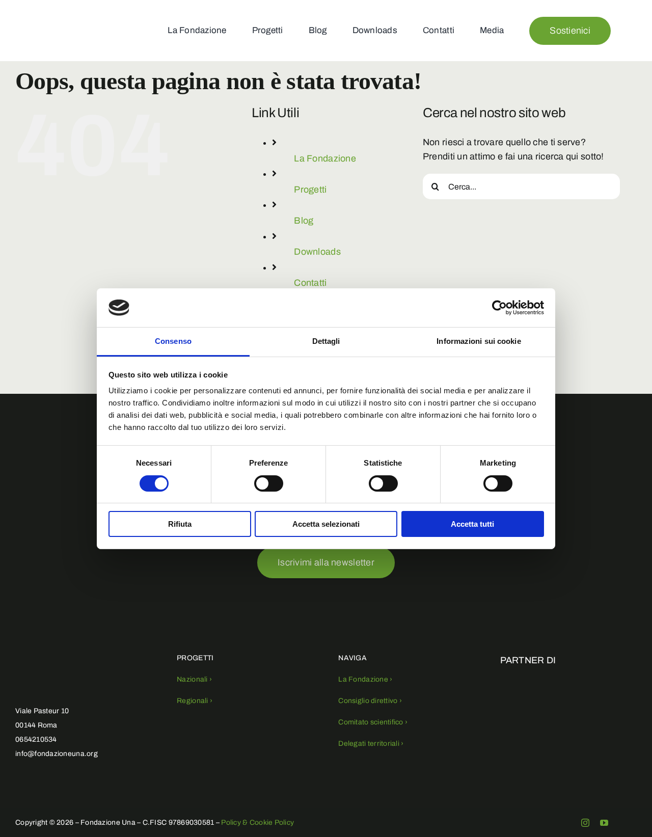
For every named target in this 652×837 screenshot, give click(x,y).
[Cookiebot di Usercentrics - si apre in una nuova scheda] (499, 307)
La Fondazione (325, 158)
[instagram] (585, 823)
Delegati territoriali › (370, 743)
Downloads (317, 252)
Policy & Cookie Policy (257, 822)
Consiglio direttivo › (370, 701)
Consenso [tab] (173, 341)
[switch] (268, 483)
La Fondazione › (365, 679)
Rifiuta (180, 524)
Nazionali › (194, 679)
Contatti (310, 283)
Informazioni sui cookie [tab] (479, 341)
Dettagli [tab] (326, 341)
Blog (303, 220)
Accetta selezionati (326, 524)
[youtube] (604, 823)
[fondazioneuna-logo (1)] (44, 14)
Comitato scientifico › (373, 722)
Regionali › (194, 701)
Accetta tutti (472, 524)
